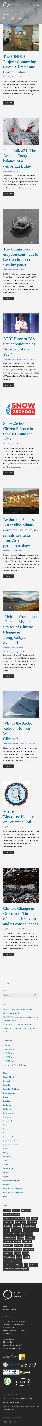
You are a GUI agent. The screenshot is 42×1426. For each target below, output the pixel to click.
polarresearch (8, 1253)
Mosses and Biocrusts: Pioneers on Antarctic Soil (19, 816)
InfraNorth (16, 1241)
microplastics (8, 1245)
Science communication (31, 77)
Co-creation (7, 1081)
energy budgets (17, 1230)
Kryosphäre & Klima (10, 1141)
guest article (30, 1238)
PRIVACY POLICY (10, 1309)
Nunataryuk (28, 1245)
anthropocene (26, 1210)
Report (5, 1177)
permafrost (7, 1249)
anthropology (8, 1214)
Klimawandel (28, 743)
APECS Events (8, 1053)
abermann (7, 1210)
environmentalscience (31, 1230)
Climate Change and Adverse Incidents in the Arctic (19, 1029)
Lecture (6, 1149)
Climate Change (7, 77)
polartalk (17, 1253)
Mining (5, 1153)
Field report (7, 1109)
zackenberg (33, 1265)
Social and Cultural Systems (19, 444)
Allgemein (7, 1045)
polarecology (17, 1249)
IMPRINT (7, 1306)
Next (8, 983)
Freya (15, 1234)
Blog (4, 550)
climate (34, 1218)
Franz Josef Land (9, 1113)
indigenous (7, 1241)
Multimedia (7, 1157)
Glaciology (7, 1117)
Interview (6, 1129)
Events (5, 1097)
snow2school (17, 1261)
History (5, 1125)
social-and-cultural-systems (13, 1265)
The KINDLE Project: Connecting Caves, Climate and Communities (21, 1018)
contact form (20, 1345)
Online (5, 1165)
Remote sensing (9, 1257)
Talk (26, 1265)
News (5, 1161)
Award (5, 359)
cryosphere (7, 1226)
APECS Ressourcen (10, 1061)
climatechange (8, 1222)
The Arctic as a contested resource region (17, 1009)
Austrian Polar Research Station (14, 1065)
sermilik (26, 1257)
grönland (21, 1238)
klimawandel (26, 1241)
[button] (38, 5)
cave (28, 1218)
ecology (6, 1230)
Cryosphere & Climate (18, 77)
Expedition (7, 1101)
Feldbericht (7, 1105)
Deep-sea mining (9, 1093)
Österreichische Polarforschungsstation (16, 1269)
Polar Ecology (33, 359)
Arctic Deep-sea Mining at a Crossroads (17, 1024)
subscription (15, 1348)
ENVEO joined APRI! (11, 1013)
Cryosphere (15, 171)
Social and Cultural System (12, 1189)
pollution (26, 1253)
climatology (32, 1222)
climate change (21, 1222)
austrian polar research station (14, 1218)
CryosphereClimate (29, 1226)
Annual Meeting (9, 1049)
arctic (17, 1214)
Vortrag (5, 1197)
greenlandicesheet (9, 1238)
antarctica (16, 1210)
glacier (21, 1234)
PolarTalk (35, 743)
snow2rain (7, 1261)
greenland (29, 1234)
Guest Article (7, 1121)
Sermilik (6, 1185)
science (18, 1257)
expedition (7, 1234)
